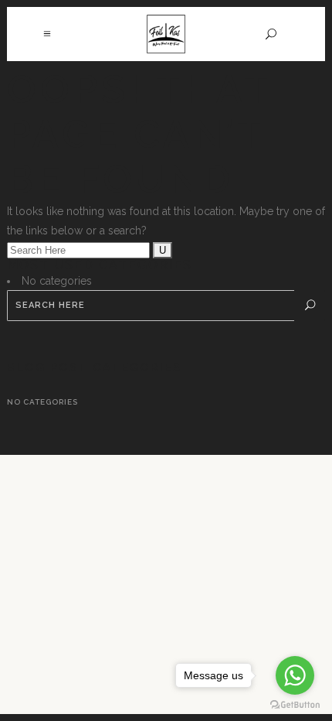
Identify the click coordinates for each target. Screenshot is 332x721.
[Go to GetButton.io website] (295, 705)
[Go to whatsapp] (295, 675)
